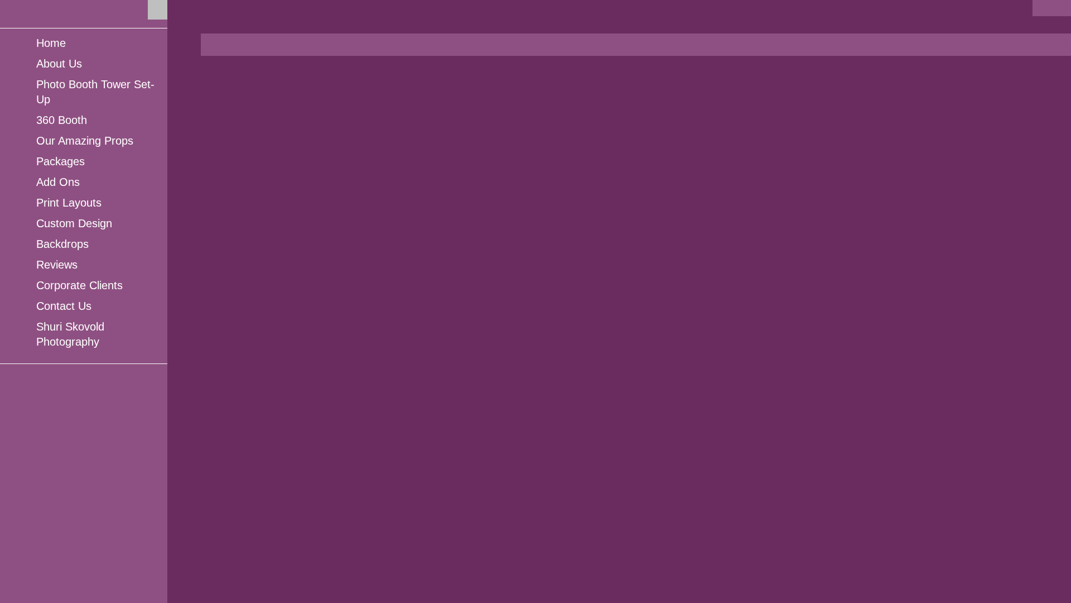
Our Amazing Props (84, 141)
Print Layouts (69, 203)
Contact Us (63, 306)
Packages (60, 161)
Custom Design (74, 223)
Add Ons (58, 182)
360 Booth (61, 120)
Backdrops (62, 244)
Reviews (57, 265)
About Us (59, 64)
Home (51, 43)
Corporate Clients (79, 285)
